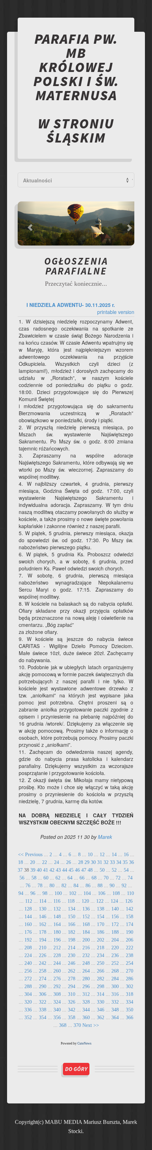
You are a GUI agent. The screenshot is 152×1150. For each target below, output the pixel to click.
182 (71, 932)
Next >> (90, 1025)
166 (71, 924)
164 (57, 924)
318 (129, 994)
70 (106, 877)
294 (71, 986)
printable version (115, 311)
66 (82, 877)
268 (115, 971)
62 (57, 877)
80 (51, 885)
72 (118, 877)
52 (114, 870)
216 (86, 947)
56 (21, 877)
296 (86, 986)
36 (131, 862)
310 (71, 994)
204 (115, 940)
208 (28, 947)
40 (39, 870)
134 (71, 909)
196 (57, 940)
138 (100, 909)
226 (42, 955)
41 (45, 870)
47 (83, 870)
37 (20, 870)
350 (129, 1009)
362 (100, 1017)
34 (118, 862)
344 (86, 1009)
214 (71, 947)
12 (102, 854)
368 (62, 1025)
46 (77, 870)
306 (42, 994)
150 (71, 916)
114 (42, 901)
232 (86, 955)
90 (112, 885)
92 (124, 885)
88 (100, 885)
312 (86, 994)
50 (102, 870)
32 (106, 862)
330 (100, 1002)
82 (64, 885)
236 (115, 955)
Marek (105, 836)
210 (42, 947)
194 (42, 940)
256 (28, 971)
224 (28, 955)
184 (86, 932)
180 (57, 932)
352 (28, 1017)
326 (71, 1002)
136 (86, 909)
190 (129, 932)
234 (100, 955)
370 (77, 1025)
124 (114, 901)
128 (28, 909)
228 (57, 955)
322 (42, 1002)
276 (57, 978)
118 (71, 901)
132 (57, 909)
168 (86, 924)
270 (129, 971)
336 (28, 1009)
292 (57, 986)
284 (115, 978)
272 (28, 978)
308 (57, 994)
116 (56, 901)
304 (28, 994)
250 (100, 963)
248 (86, 963)
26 (68, 862)
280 (86, 978)
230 (71, 955)
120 (85, 901)
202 (100, 940)
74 (130, 877)
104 (87, 893)
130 (42, 909)
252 (115, 963)
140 (115, 909)
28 (80, 862)
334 (129, 1002)
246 (71, 963)
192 (28, 940)
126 (129, 901)
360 (86, 1017)
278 (71, 978)
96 (32, 893)
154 (100, 916)
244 (57, 963)
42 (51, 870)
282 (100, 978)
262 (71, 971)
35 (125, 862)
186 (100, 932)
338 (42, 1009)
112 (28, 901)
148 (57, 916)
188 (115, 932)
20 (32, 862)
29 (86, 862)
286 (129, 978)
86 (88, 885)
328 (86, 1002)
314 (100, 994)
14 (114, 854)
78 (39, 885)
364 (115, 1017)
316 (115, 994)
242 (42, 963)
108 (116, 893)
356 (57, 1017)
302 (129, 986)
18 (20, 862)
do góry (76, 1068)
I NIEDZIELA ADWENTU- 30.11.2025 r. (71, 304)
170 (100, 924)
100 (58, 893)
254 (129, 963)
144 (28, 916)
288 (28, 986)
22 (44, 862)
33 (112, 862)
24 (56, 862)
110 (130, 893)
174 (129, 924)
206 (129, 940)
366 (129, 1017)
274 (42, 978)
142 (129, 909)
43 (58, 870)
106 (101, 893)
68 (94, 877)
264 (86, 971)
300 (115, 986)
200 (86, 940)
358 (71, 1017)
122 (100, 901)
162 (42, 924)
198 (71, 940)
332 (115, 1002)
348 (115, 1009)
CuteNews (84, 1043)
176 (28, 932)
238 (129, 955)
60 (45, 877)
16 (126, 854)
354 (42, 1017)
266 (100, 971)
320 (28, 1002)
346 (100, 1009)
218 (100, 947)
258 (42, 971)
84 (76, 885)
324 (57, 1002)
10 (90, 854)
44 (64, 870)
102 (72, 893)
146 (42, 916)
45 (71, 870)
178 (42, 932)
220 (115, 947)
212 (57, 947)
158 (129, 916)
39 (32, 870)
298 (100, 986)
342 (71, 1009)
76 (27, 885)
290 (42, 986)
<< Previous (30, 854)
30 (93, 862)
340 (57, 1009)
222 (129, 947)
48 (90, 870)
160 (28, 924)
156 (115, 916)
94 (20, 893)
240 (28, 963)
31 (99, 862)
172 (115, 924)
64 (70, 877)
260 (57, 971)
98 (44, 893)
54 (126, 870)
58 (33, 877)
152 (86, 916)
